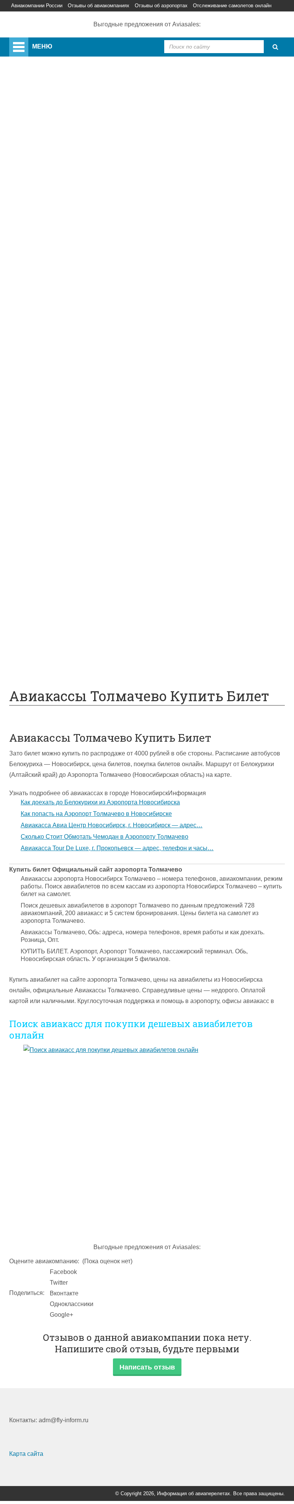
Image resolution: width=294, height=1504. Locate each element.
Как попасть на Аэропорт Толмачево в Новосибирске (96, 813)
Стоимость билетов (67, 557)
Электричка (56, 397)
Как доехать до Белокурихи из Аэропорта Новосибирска (100, 802)
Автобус (51, 408)
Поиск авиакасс (60, 16)
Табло (48, 515)
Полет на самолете (67, 654)
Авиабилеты (57, 333)
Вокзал (50, 236)
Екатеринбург (59, 204)
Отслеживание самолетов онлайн (232, 5)
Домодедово (58, 140)
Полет (33, 440)
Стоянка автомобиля (70, 611)
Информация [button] (187, 793)
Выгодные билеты (65, 643)
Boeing (49, 290)
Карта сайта (26, 1454)
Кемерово (54, 215)
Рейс (47, 365)
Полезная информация (57, 536)
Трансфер (54, 386)
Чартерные (56, 343)
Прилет (50, 450)
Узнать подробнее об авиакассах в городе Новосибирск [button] (88, 793)
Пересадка (55, 461)
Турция (50, 162)
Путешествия (43, 622)
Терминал (54, 525)
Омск (47, 226)
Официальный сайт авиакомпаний (89, 579)
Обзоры (51, 547)
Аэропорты (40, 119)
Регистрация (58, 247)
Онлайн (51, 568)
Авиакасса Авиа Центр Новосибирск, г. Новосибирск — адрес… (112, 825)
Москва (50, 194)
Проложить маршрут (69, 632)
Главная (40, 42)
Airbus (48, 269)
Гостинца (53, 504)
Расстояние (56, 376)
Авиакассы (23, 16)
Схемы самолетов (65, 279)
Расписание (57, 354)
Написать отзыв (147, 1367)
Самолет (36, 258)
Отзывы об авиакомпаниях (98, 5)
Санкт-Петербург (64, 172)
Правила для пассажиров (76, 600)
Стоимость (55, 493)
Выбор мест (57, 301)
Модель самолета (65, 311)
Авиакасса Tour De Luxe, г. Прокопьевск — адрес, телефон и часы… (117, 848)
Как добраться (44, 322)
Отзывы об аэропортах (161, 5)
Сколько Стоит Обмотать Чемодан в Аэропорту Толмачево (104, 836)
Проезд (50, 418)
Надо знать (40, 664)
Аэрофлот (54, 129)
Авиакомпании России (36, 5)
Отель (48, 483)
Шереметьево (59, 151)
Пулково (52, 183)
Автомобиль (57, 429)
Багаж (48, 472)
